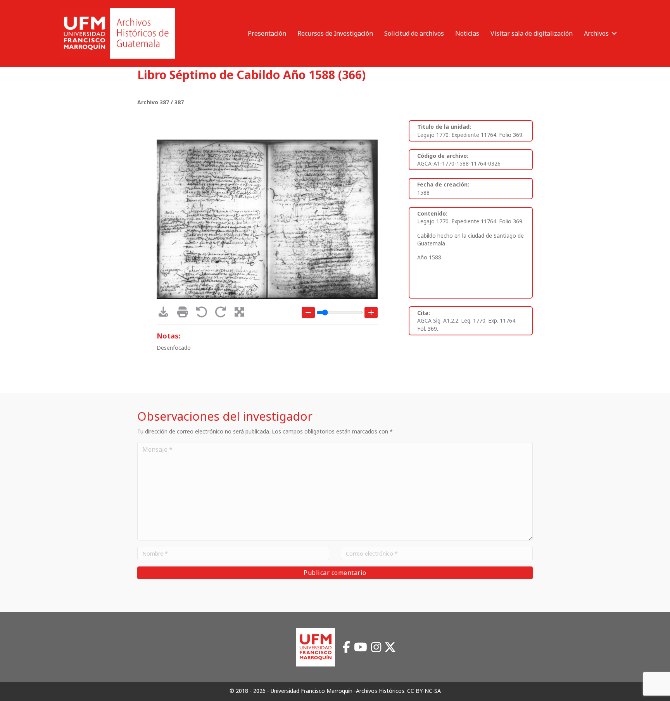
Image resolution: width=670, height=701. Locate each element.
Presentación (267, 33)
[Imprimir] (185, 314)
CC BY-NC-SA (424, 690)
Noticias (467, 33)
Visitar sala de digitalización (531, 33)
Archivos (596, 33)
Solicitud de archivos (414, 33)
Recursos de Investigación (335, 33)
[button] (614, 33)
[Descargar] (166, 314)
